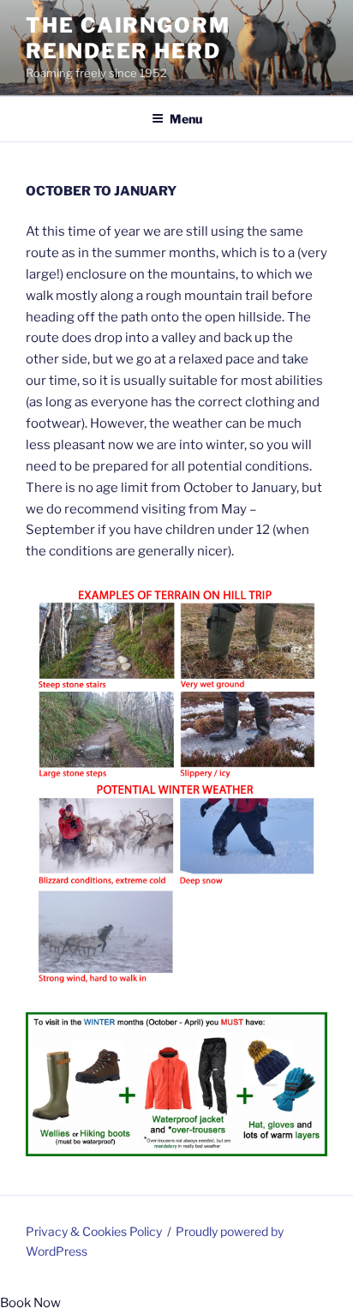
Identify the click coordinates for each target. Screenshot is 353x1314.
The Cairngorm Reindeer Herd (128, 38)
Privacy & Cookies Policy (94, 1231)
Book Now (30, 1303)
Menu (186, 118)
